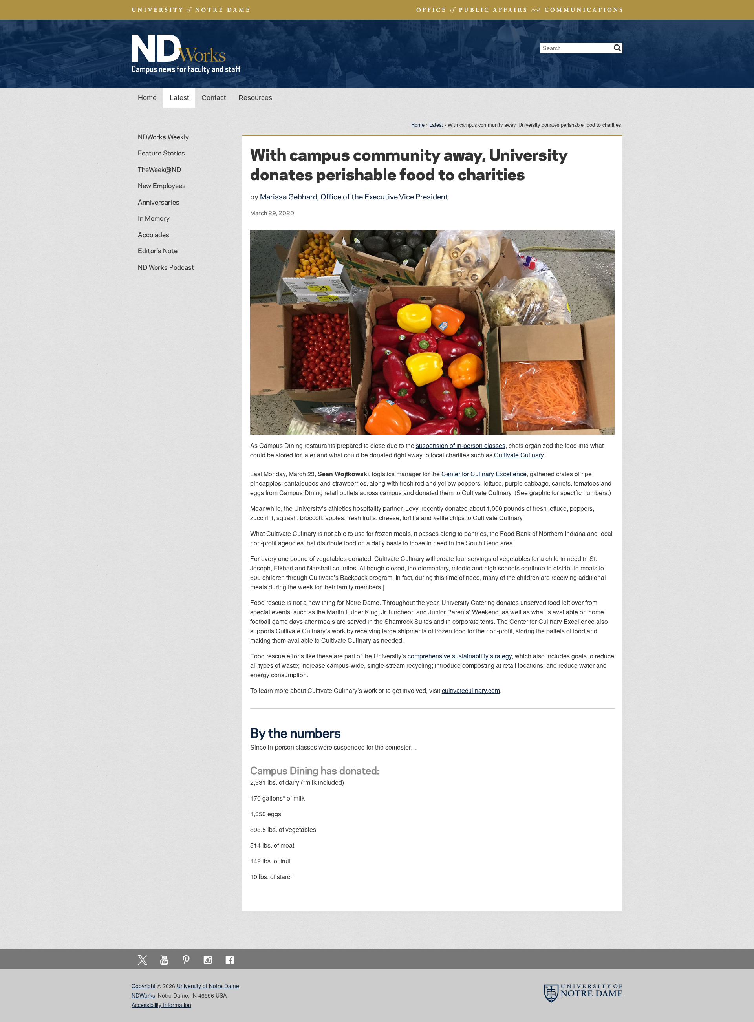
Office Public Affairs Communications (519, 10)
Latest (179, 98)
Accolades (153, 234)
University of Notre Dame (208, 986)
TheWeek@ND (159, 169)
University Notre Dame (191, 10)
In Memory (154, 218)
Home (147, 98)
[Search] (617, 48)
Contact (213, 98)
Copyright (144, 986)
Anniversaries (158, 201)
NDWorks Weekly (163, 136)
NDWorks (143, 995)
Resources (255, 98)
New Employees (162, 185)
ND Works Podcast (166, 267)
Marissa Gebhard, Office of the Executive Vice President (354, 196)
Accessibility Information (161, 1005)
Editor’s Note (158, 250)
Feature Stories (161, 152)
